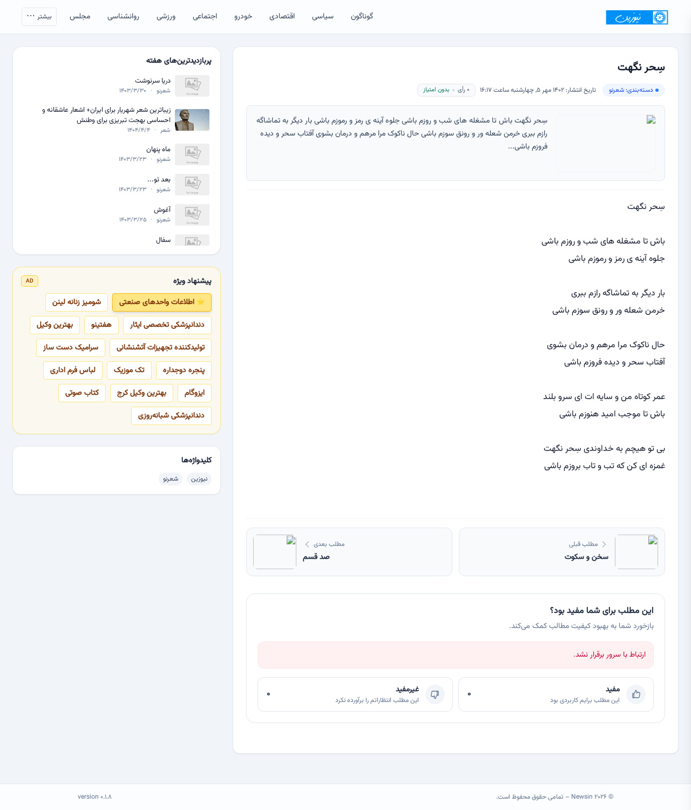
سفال (163, 240)
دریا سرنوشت (153, 81)
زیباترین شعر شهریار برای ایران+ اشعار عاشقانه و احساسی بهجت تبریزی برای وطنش (106, 115)
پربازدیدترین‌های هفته (179, 61)
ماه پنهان (158, 149)
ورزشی (166, 17)
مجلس (80, 17)
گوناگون (362, 17)
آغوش (162, 210)
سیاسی (323, 17)
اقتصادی (282, 17)
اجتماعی (205, 17)
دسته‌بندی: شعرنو (631, 90)
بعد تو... (159, 179)
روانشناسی (123, 17)
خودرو (243, 17)
